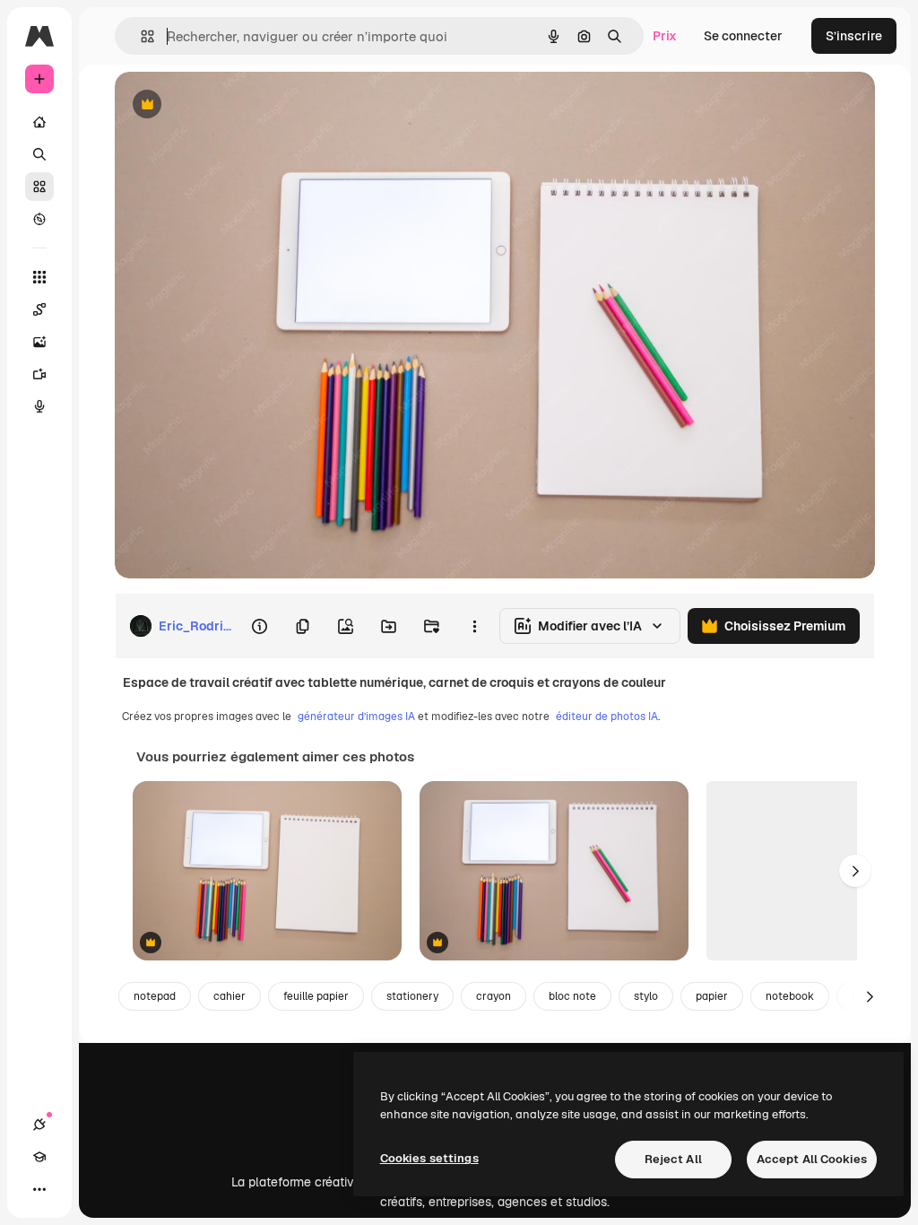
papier (712, 996)
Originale (233, 105)
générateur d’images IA (356, 716)
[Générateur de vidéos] (39, 374)
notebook (790, 996)
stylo (646, 996)
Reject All (673, 1159)
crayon (493, 996)
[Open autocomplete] (140, 36)
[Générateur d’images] (39, 341)
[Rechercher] (39, 154)
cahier (229, 996)
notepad (155, 996)
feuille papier (316, 996)
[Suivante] (855, 870)
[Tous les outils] (39, 277)
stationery (412, 996)
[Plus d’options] (474, 626)
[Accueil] (39, 122)
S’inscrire (854, 36)
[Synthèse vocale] (39, 406)
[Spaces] (39, 309)
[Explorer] (39, 218)
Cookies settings (429, 1158)
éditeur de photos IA (607, 716)
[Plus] (39, 1189)
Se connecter (743, 36)
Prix (665, 36)
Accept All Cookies (812, 1159)
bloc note (572, 996)
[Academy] (39, 1156)
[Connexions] (39, 1124)
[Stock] (39, 186)
